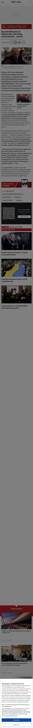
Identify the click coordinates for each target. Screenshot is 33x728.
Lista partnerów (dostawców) (9, 715)
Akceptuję (16, 720)
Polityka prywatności (22, 702)
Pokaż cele (16, 724)
